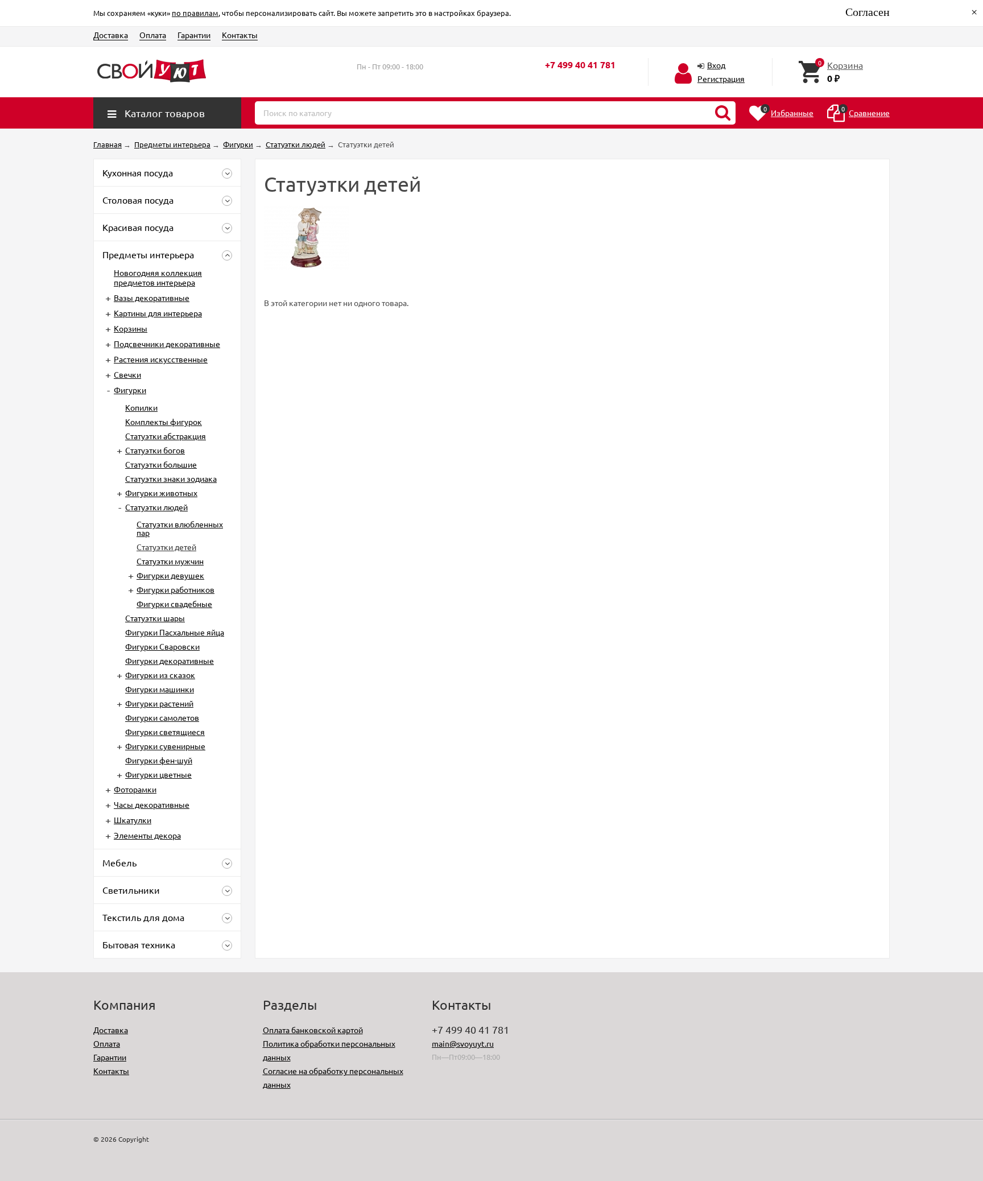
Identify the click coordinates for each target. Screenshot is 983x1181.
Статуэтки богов (155, 450)
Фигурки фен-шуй (158, 760)
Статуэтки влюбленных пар (180, 528)
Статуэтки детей (166, 547)
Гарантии (193, 35)
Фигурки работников (175, 589)
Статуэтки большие (161, 464)
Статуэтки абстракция (165, 436)
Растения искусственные (161, 359)
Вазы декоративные (151, 297)
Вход (716, 65)
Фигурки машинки (159, 689)
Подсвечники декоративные (167, 343)
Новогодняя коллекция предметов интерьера (158, 277)
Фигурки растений (159, 703)
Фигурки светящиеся (165, 731)
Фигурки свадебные (174, 603)
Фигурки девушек (170, 575)
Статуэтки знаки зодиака (171, 478)
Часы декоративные (151, 804)
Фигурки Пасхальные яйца (174, 632)
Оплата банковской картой (313, 1030)
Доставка (110, 35)
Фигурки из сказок (160, 675)
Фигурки (130, 390)
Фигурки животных (161, 493)
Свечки (127, 374)
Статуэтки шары (155, 618)
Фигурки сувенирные (165, 746)
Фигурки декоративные (169, 660)
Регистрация (721, 78)
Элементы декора (147, 835)
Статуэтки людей (156, 507)
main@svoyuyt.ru (463, 1043)
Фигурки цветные (158, 774)
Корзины (130, 328)
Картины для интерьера (158, 313)
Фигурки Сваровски (162, 646)
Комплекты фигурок (163, 421)
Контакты (240, 35)
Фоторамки (135, 789)
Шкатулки (132, 820)
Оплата (152, 35)
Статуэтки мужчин (170, 561)
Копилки (141, 407)
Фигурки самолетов (162, 717)
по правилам (195, 13)
